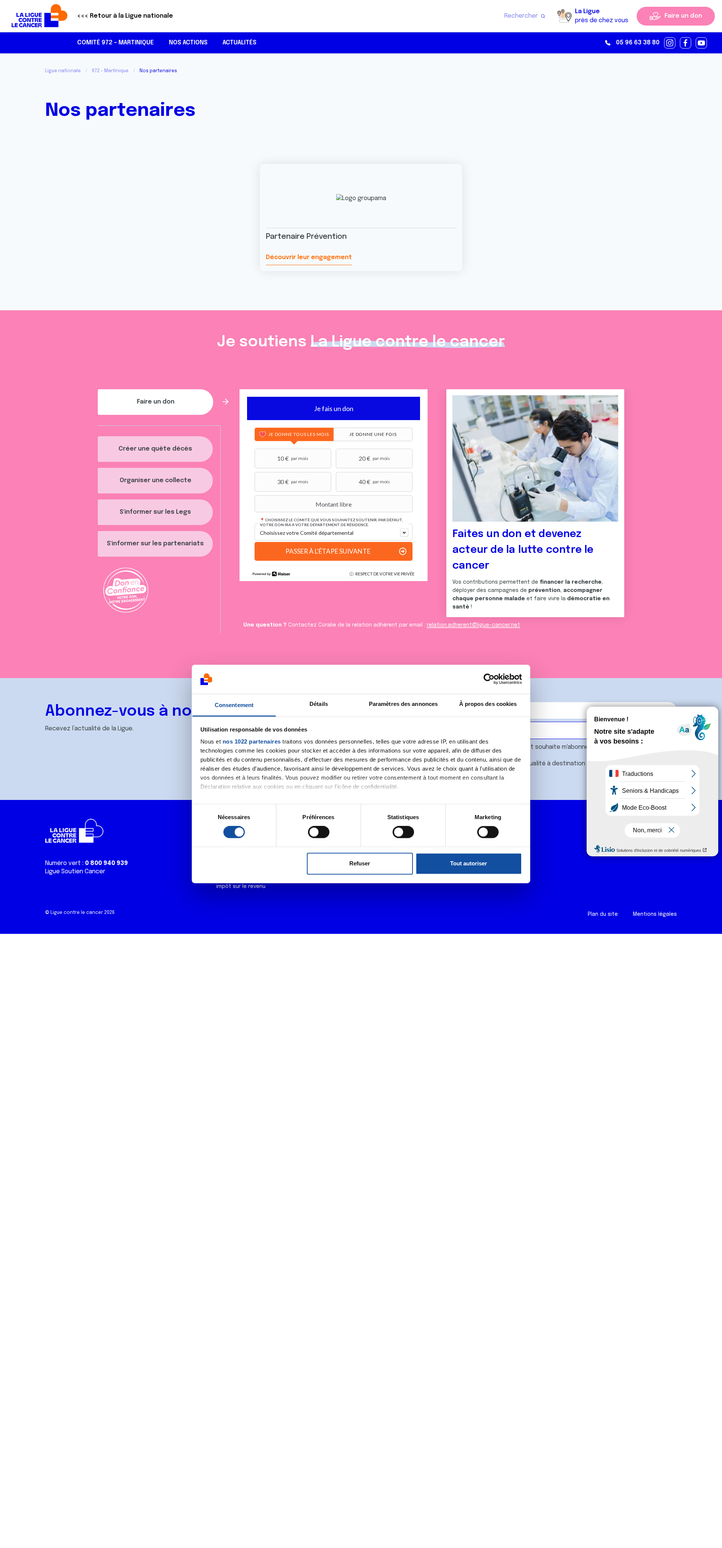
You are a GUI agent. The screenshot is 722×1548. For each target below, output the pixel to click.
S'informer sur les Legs (155, 512)
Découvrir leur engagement (309, 257)
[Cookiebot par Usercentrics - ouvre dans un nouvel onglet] (489, 679)
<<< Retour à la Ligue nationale (125, 16)
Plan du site (603, 914)
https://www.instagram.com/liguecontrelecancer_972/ (670, 43)
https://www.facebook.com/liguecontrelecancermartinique (686, 43)
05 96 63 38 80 (638, 42)
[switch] (318, 832)
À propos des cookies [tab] (488, 704)
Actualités (239, 42)
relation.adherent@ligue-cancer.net (473, 625)
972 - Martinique (110, 71)
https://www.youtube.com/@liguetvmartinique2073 (701, 43)
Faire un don (683, 16)
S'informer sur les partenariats (155, 543)
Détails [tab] (318, 704)
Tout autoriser (468, 863)
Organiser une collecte (155, 480)
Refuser (359, 863)
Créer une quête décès (155, 449)
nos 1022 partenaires (252, 741)
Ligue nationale (63, 71)
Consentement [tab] (234, 705)
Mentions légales (655, 914)
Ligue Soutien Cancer (75, 871)
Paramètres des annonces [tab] (403, 704)
